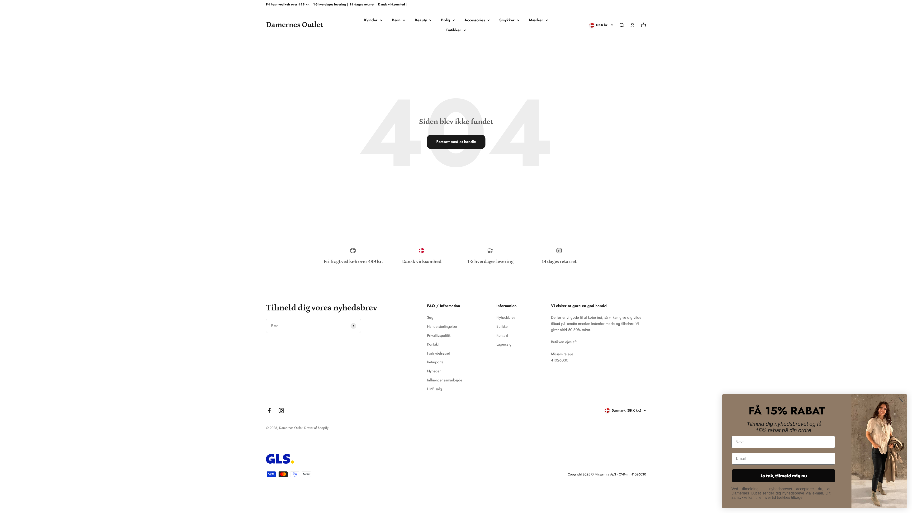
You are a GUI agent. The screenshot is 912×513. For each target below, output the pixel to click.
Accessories (474, 20)
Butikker (453, 30)
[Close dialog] (901, 400)
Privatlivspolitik (439, 335)
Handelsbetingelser (442, 326)
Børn (396, 20)
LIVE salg (434, 389)
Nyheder (434, 371)
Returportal (435, 362)
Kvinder (371, 20)
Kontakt (433, 344)
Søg (430, 317)
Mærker (536, 20)
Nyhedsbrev (505, 317)
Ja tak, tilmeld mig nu (783, 475)
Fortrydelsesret (438, 353)
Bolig (445, 20)
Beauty (421, 20)
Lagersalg (504, 344)
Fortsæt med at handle (456, 141)
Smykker (507, 20)
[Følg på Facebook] (269, 410)
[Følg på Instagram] (281, 410)
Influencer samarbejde (444, 380)
